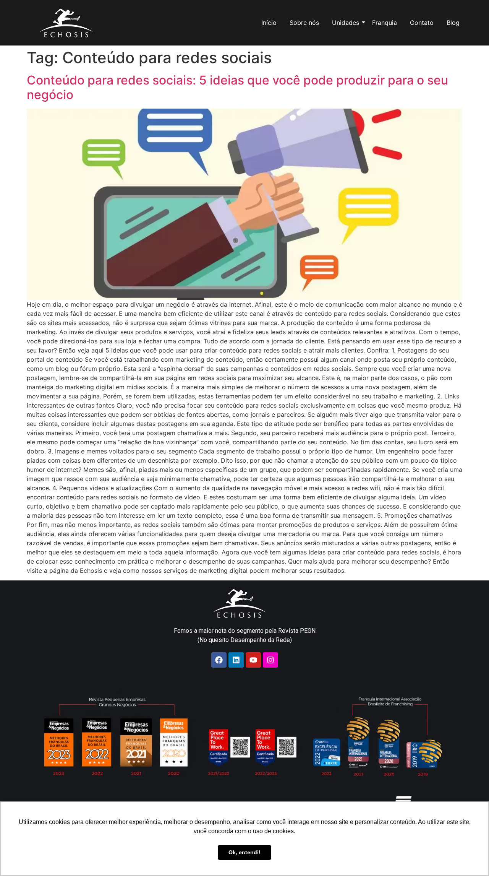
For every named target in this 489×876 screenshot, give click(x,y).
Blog (453, 22)
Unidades (345, 22)
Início (269, 22)
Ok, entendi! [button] (244, 852)
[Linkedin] (236, 660)
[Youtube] (253, 660)
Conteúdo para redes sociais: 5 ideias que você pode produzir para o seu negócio (237, 87)
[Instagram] (270, 660)
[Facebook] (219, 660)
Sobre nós (304, 22)
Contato (422, 22)
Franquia (384, 22)
